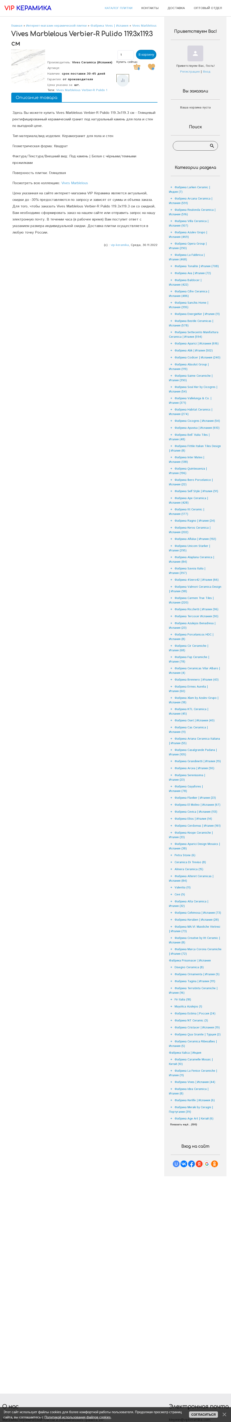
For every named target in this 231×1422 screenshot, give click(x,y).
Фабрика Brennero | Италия (197, 680)
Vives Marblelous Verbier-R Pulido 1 (81, 90)
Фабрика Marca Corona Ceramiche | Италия (195, 951)
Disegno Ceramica (189, 967)
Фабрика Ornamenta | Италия (197, 974)
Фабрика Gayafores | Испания (186, 788)
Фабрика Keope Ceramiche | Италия (191, 835)
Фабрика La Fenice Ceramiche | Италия (193, 1073)
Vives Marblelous (74, 183)
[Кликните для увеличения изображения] (28, 66)
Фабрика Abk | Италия (194, 351)
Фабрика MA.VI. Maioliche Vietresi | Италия (194, 929)
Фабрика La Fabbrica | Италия (187, 257)
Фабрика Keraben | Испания (197, 920)
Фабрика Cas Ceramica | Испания (188, 729)
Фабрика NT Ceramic (191, 1020)
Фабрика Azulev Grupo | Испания (188, 234)
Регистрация (190, 71)
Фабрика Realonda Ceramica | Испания (192, 212)
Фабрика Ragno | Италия (195, 521)
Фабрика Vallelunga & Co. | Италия (190, 400)
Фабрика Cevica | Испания (196, 812)
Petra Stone (185, 855)
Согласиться (203, 1414)
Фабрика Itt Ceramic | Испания (186, 511)
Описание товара (36, 97)
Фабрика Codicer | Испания (197, 358)
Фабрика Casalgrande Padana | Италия (193, 752)
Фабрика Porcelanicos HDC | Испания (191, 637)
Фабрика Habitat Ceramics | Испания (190, 412)
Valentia (183, 887)
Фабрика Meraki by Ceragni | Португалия (191, 1109)
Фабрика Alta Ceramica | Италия (188, 903)
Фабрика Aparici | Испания (197, 344)
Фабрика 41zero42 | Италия (197, 580)
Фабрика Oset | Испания (195, 720)
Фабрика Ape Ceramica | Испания (188, 500)
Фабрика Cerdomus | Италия (198, 826)
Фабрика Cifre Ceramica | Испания (189, 293)
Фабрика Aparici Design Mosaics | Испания (194, 846)
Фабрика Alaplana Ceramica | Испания (191, 559)
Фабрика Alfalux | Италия (195, 539)
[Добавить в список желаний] (151, 67)
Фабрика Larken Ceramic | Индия (189, 189)
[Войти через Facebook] (191, 1164)
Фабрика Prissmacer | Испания (190, 961)
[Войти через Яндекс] (199, 1164)
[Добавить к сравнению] (123, 80)
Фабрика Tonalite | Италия (197, 266)
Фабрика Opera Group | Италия (188, 246)
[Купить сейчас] (137, 67)
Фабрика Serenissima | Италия (187, 777)
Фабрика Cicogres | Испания (197, 421)
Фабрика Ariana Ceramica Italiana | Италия (194, 741)
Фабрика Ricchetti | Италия (196, 609)
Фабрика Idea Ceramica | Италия (188, 1091)
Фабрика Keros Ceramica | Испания (189, 530)
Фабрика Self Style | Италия (196, 491)
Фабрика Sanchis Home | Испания (188, 305)
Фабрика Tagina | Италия (195, 981)
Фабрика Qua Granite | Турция (198, 1034)
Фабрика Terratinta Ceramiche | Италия (193, 990)
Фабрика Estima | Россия (195, 1013)
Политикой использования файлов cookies (77, 1417)
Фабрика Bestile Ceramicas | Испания (191, 323)
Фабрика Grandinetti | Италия (198, 761)
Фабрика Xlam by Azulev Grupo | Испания (193, 700)
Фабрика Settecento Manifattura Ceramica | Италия (193, 334)
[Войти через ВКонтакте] (183, 1164)
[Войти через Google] (206, 1164)
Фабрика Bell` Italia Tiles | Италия (189, 437)
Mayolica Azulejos (188, 1007)
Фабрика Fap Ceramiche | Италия (189, 659)
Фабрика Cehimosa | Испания (198, 913)
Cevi (180, 894)
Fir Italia (183, 1000)
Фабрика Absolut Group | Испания (189, 366)
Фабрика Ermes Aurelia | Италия (188, 689)
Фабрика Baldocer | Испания (185, 282)
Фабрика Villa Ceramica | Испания (188, 223)
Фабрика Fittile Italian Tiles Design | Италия (195, 448)
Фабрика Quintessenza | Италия (188, 471)
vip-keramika (120, 245)
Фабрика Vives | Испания (195, 1082)
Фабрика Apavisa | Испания (197, 428)
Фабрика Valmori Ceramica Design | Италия (195, 589)
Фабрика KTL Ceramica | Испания (188, 711)
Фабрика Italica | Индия (185, 1053)
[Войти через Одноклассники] (214, 1164)
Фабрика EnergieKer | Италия (197, 314)
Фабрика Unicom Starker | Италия (189, 548)
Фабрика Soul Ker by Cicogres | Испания (193, 389)
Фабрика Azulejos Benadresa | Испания (192, 625)
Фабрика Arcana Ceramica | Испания (190, 201)
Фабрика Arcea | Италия (194, 768)
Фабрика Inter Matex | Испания (186, 459)
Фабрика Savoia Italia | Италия (187, 571)
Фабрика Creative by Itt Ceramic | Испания (194, 940)
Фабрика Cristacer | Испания (197, 1027)
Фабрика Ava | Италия (193, 273)
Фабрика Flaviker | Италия (195, 798)
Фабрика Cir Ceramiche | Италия (188, 648)
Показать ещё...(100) (183, 1124)
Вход (206, 71)
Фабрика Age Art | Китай (194, 1119)
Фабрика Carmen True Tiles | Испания (191, 600)
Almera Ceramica (189, 869)
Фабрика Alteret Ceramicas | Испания (191, 878)
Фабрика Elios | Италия (193, 819)
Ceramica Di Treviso (190, 862)
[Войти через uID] (176, 1164)
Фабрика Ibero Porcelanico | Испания (191, 482)
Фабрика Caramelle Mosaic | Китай (191, 1061)
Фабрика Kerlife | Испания (195, 1100)
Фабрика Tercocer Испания (196, 616)
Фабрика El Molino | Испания (197, 805)
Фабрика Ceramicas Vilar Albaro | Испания (194, 670)
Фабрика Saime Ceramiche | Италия (191, 378)
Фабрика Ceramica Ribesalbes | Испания (193, 1043)
